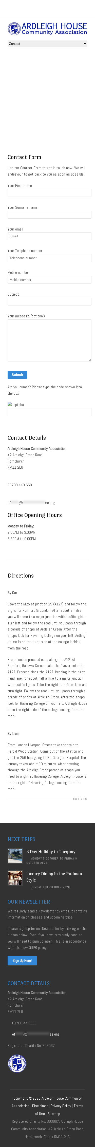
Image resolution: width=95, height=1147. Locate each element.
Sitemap (54, 1113)
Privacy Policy (61, 1105)
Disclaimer (40, 1105)
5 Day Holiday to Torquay (50, 851)
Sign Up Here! (22, 960)
